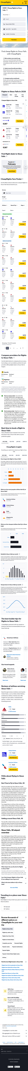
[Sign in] (22, 3)
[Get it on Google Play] (10, 1067)
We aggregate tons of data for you (11, 1033)
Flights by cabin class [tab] (7, 932)
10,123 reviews (12, 755)
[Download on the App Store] (17, 1067)
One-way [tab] (23, 95)
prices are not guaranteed (11, 1026)
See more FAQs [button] (14, 887)
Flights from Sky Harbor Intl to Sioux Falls (12, 979)
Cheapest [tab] (4, 94)
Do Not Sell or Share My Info (14, 1059)
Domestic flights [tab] (18, 943)
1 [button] (7, 348)
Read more (5, 680)
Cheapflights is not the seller (9, 1030)
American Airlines (13, 762)
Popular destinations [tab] (17, 946)
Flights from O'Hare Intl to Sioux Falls (11, 977)
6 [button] (20, 348)
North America (10, 1042)
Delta (10, 706)
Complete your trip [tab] (7, 943)
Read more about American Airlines (13, 655)
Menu (25, 1)
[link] (11, 171)
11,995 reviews (12, 767)
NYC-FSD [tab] (5, 441)
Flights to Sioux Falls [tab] (7, 928)
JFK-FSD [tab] (18, 441)
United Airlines (12, 750)
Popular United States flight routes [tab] (11, 954)
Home (4, 1042)
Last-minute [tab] (16, 95)
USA (15, 1042)
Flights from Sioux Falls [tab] (8, 936)
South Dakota (21, 1042)
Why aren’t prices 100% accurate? (11, 1036)
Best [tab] (11, 94)
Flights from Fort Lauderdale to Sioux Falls (12, 965)
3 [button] (13, 348)
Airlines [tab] (4, 957)
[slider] (26, 201)
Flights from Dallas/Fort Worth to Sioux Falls (13, 975)
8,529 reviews (12, 711)
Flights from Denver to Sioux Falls (10, 973)
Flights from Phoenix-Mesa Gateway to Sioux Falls (13, 970)
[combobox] (6, 14)
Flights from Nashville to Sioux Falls (10, 967)
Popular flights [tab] (6, 950)
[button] (7, 10)
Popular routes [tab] (6, 946)
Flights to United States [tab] (8, 939)
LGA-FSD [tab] (12, 441)
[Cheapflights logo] (6, 2)
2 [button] (10, 348)
